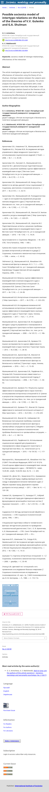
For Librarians (8, 731)
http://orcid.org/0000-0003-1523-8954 (16, 50)
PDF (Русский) (11, 614)
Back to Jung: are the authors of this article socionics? (27, 672)
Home (4, 7)
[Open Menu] (2, 2)
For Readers (7, 724)
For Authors (7, 727)
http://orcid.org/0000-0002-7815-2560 (16, 40)
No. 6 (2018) (22, 7)
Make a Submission (12, 741)
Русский (6, 688)
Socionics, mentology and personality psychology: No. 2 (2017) (26, 674)
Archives (12, 7)
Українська (7, 694)
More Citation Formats (11, 638)
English (6, 691)
